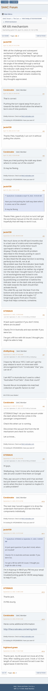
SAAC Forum (9, 7)
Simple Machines (29, 688)
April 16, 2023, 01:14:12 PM (11, 45)
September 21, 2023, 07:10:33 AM (13, 354)
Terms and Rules (23, 686)
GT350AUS (8, 311)
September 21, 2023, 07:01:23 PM (13, 501)
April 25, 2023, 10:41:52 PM (11, 190)
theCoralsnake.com (27, 116)
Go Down (5, 36)
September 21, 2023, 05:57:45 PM (13, 458)
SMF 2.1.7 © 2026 (19, 688)
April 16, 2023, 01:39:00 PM (11, 93)
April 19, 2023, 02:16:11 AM (11, 131)
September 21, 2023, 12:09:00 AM (13, 314)
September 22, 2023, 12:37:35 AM (13, 533)
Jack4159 (7, 42)
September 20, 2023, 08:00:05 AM (13, 236)
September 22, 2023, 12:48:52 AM (13, 592)
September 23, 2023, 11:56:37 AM (13, 651)
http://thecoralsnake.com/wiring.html (20, 629)
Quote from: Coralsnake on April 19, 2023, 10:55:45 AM (24, 196)
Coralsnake (8, 90)
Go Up (4, 673)
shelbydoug (8, 351)
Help (15, 686)
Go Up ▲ (32, 686)
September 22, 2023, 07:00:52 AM (13, 619)
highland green (10, 647)
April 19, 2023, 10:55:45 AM (11, 155)
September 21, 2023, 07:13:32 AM (13, 406)
